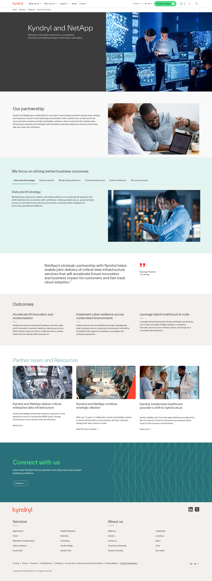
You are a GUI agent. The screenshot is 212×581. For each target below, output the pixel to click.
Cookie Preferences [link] (128, 563)
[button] (106, 382)
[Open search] (196, 3)
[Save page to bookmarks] (181, 3)
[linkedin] (190, 509)
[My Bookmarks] (189, 3)
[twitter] (197, 509)
